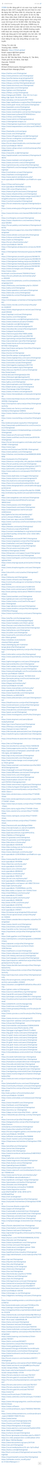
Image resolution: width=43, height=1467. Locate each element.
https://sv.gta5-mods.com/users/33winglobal (19, 1040)
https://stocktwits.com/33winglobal (16, 927)
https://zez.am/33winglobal (12, 1445)
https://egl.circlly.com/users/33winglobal (18, 755)
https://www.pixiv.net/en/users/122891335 (18, 587)
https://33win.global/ (17, 50)
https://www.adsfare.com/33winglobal (17, 452)
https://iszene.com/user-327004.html (16, 1423)
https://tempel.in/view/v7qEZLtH (14, 729)
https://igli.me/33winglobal (12, 1259)
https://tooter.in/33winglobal (13, 353)
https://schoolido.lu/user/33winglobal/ (17, 363)
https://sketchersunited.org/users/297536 (18, 1442)
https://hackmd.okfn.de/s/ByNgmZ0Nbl (17, 825)
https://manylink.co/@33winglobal (15, 153)
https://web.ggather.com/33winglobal (16, 936)
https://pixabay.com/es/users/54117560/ (17, 100)
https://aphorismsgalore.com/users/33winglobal (20, 661)
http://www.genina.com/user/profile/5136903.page (21, 1363)
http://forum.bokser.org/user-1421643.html (18, 676)
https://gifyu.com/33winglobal (13, 382)
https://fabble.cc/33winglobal (13, 835)
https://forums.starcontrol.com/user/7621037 (19, 1385)
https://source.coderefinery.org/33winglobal (19, 992)
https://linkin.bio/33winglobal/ (13, 1269)
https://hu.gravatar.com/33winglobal (16, 840)
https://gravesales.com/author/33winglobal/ (19, 1182)
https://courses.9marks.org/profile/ (15, 1206)
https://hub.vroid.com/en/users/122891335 (18, 589)
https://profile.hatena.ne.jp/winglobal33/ (17, 78)
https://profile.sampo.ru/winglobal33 (16, 355)
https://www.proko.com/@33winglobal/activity (20, 319)
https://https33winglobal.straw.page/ (16, 1426)
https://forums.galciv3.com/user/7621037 (18, 1377)
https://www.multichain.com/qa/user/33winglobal (21, 1329)
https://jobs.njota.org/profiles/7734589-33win (20, 809)
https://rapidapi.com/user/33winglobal (17, 314)
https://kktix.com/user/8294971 (14, 1341)
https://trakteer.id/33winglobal (14, 1250)
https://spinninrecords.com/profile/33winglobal (20, 165)
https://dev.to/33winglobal (12, 743)
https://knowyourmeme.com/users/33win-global (21, 379)
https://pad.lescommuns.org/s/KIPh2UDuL (18, 833)
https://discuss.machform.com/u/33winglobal (19, 370)
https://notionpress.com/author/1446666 (18, 1187)
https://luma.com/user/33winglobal (15, 1322)
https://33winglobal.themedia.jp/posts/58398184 (21, 264)
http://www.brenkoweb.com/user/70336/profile (20, 1305)
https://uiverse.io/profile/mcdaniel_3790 (17, 1028)
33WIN (4, 7)
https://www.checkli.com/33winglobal (16, 924)
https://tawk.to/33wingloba (12, 240)
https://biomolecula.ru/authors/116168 (16, 1274)
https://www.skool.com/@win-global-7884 (18, 1247)
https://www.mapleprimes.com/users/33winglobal (21, 358)
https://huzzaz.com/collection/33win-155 (18, 625)
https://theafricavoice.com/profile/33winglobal (20, 702)
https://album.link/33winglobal (14, 1151)
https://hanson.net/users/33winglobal (16, 1230)
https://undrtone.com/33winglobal (15, 1006)
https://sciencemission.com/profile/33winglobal (20, 705)
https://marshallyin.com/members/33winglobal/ (20, 1228)
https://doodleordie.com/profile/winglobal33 (19, 329)
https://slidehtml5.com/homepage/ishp (17, 1004)
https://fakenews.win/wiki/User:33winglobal (19, 1216)
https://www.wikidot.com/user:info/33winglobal (20, 235)
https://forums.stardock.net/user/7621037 (18, 1387)
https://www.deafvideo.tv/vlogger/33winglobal (20, 476)
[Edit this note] (41, 3)
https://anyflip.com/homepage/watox (16, 618)
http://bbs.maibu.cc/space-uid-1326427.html (19, 890)
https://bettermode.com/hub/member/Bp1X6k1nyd (21, 1315)
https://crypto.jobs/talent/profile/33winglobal (20, 1199)
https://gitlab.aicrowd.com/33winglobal (17, 599)
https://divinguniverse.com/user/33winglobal (19, 1281)
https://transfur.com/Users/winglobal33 (17, 326)
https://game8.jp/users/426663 (14, 1165)
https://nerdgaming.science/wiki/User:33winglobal (21, 1071)
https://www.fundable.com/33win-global (17, 623)
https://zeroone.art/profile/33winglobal (17, 1119)
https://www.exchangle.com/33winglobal (18, 269)
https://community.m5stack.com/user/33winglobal (21, 1086)
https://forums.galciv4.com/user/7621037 (18, 1389)
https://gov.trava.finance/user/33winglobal (18, 724)
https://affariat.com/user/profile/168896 (17, 1136)
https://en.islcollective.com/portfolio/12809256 (20, 746)
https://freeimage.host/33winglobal (15, 707)
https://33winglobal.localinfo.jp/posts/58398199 (21, 266)
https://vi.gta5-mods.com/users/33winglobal (19, 1035)
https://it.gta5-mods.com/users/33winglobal (19, 1042)
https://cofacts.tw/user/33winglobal (16, 1433)
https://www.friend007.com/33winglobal (17, 1103)
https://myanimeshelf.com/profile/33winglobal (20, 1457)
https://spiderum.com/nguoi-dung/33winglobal (20, 1180)
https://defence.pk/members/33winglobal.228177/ (21, 466)
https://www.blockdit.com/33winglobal (17, 758)
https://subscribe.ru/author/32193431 (16, 1129)
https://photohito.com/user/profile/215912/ (18, 469)
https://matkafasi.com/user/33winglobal (17, 543)
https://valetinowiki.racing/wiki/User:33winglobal (21, 1069)
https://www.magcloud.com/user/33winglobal (19, 1160)
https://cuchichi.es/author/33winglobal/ (17, 201)
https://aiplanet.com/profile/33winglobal (18, 944)
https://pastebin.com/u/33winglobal (16, 107)
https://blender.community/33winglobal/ (17, 526)
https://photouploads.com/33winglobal (17, 384)
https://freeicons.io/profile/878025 (15, 529)
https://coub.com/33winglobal (13, 134)
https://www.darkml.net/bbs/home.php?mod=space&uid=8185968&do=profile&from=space (21, 179)
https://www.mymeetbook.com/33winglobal (19, 1242)
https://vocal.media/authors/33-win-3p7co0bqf (20, 1447)
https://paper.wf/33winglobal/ (13, 1209)
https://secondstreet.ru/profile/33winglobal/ (19, 341)
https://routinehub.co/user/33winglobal (17, 172)
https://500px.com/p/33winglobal (15, 93)
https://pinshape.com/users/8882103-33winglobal (21, 997)
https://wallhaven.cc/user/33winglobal (17, 951)
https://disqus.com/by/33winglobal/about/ (18, 83)
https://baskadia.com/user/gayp (14, 131)
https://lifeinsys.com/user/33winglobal (17, 727)
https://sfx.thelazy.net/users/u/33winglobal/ (19, 956)
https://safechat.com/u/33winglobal (16, 1158)
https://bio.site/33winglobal (12, 1264)
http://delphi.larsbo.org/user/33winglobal (18, 387)
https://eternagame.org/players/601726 (17, 365)
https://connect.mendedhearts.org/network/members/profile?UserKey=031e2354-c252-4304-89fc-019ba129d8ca (21, 533)
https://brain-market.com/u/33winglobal (17, 1139)
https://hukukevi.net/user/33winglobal (16, 1324)
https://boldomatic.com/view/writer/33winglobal (21, 628)
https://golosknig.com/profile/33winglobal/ (19, 338)
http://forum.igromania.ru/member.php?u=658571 (21, 1435)
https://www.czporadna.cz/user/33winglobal (19, 669)
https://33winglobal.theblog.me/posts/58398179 (21, 261)
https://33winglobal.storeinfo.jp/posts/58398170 (21, 257)
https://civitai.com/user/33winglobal (16, 1245)
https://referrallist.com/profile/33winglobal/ (19, 654)
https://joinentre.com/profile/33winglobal (18, 1344)
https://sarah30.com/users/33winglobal (17, 994)
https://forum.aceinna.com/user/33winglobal (19, 464)
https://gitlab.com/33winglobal (14, 90)
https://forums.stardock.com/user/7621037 (18, 1375)
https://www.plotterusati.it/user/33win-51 (18, 1168)
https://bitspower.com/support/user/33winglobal (21, 553)
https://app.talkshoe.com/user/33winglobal (18, 606)
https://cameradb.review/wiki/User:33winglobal (20, 1211)
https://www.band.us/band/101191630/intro (18, 114)
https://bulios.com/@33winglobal (15, 1450)
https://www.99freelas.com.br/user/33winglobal (20, 772)
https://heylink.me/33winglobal (14, 1262)
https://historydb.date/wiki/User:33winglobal (19, 1059)
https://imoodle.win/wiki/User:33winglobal (18, 1064)
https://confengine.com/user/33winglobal (18, 218)
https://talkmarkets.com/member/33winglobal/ (20, 1351)
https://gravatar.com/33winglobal (15, 88)
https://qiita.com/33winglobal (13, 288)
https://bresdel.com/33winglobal (14, 1185)
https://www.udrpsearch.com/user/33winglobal (20, 953)
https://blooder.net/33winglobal (14, 1240)
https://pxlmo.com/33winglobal (14, 317)
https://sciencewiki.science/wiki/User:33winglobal (21, 1213)
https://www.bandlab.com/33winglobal (17, 596)
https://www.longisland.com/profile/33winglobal (21, 541)
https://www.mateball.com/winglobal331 (17, 160)
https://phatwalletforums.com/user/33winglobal (20, 1083)
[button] (40, 1463)
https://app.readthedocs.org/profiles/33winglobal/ (21, 102)
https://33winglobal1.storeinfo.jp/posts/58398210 (21, 259)
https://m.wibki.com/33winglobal (15, 633)
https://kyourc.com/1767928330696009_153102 (20, 1238)
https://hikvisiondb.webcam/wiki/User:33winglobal (22, 731)
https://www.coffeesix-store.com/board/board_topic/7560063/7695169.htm (21, 1408)
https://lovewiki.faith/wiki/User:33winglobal (19, 1057)
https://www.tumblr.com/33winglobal (16, 109)
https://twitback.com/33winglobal (15, 1105)
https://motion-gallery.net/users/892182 (17, 336)
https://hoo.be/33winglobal (12, 1271)
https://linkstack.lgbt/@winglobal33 (16, 377)
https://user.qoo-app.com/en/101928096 (18, 519)
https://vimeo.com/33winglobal (14, 117)
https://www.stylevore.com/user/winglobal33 (19, 478)
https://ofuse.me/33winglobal (13, 1023)
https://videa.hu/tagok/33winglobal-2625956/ (20, 787)
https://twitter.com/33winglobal (14, 73)
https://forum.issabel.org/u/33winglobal (17, 367)
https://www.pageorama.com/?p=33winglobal (20, 748)
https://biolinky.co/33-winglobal (14, 1267)
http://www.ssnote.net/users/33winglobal (18, 777)
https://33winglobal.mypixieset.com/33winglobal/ (21, 124)
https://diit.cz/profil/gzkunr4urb (14, 189)
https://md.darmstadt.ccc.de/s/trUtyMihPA (18, 828)
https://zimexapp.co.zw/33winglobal (16, 1293)
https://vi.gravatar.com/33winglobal (16, 837)
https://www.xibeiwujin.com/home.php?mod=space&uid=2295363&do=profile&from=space (21, 854)
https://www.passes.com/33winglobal (16, 505)
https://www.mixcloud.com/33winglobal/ (18, 85)
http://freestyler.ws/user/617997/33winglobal (19, 539)
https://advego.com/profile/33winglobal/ (18, 1307)
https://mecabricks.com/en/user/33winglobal (19, 710)
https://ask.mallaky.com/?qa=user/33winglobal (20, 666)
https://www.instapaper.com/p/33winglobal (19, 546)
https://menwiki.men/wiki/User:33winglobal (19, 360)
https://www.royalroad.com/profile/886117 (18, 1286)
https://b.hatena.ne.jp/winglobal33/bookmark (19, 912)
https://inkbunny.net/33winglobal (15, 577)
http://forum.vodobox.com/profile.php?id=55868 (21, 490)
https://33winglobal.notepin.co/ (14, 122)
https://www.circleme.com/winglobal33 (17, 392)
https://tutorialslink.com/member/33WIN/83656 (20, 1025)
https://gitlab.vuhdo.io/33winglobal (15, 989)
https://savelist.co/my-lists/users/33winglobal (20, 929)
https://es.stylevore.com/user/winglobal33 (18, 481)
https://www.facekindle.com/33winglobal (18, 693)
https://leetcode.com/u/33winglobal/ (16, 293)
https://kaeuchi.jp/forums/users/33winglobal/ (19, 191)
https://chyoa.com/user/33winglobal (16, 237)
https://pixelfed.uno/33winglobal (14, 1146)
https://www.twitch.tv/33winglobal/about (18, 119)
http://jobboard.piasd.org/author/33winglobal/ (20, 423)
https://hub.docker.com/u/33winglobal (17, 1163)
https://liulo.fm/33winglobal (12, 1279)
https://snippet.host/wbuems (13, 331)
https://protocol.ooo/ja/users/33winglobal (18, 1107)
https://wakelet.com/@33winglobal (15, 324)
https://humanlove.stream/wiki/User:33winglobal (21, 1062)
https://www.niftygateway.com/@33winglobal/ (20, 136)
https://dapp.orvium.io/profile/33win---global (19, 1112)
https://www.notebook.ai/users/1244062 (17, 322)
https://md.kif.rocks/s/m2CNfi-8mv (15, 830)
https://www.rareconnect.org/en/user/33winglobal (21, 784)
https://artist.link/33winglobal (13, 1148)
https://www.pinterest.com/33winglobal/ (17, 76)
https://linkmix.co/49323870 (13, 695)
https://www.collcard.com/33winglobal (17, 580)
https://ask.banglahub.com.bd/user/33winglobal (20, 498)
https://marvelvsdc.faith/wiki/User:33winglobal (20, 1066)
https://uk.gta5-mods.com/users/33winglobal (19, 1045)
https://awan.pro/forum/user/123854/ (16, 435)
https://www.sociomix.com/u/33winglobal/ (18, 163)
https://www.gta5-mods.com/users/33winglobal (20, 105)
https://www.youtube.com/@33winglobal (18, 81)
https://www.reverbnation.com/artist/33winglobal (21, 112)
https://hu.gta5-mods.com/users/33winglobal (19, 1047)
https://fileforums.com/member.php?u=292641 (20, 285)
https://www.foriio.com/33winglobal (16, 775)
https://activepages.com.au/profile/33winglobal (20, 958)
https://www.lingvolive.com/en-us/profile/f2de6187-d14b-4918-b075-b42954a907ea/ (17, 1191)
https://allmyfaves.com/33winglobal (16, 630)
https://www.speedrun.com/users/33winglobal (20, 290)
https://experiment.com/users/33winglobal (18, 507)
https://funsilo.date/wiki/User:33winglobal (18, 1226)
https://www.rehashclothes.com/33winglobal (19, 194)
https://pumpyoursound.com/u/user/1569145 (19, 1327)
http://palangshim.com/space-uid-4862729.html (20, 883)
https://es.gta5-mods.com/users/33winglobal (19, 1038)
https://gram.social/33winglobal (14, 712)
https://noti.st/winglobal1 (11, 1197)
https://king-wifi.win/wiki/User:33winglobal (19, 1218)
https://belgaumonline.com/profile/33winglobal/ (20, 1122)
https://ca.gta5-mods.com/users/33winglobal (19, 1050)
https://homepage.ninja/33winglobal (16, 389)
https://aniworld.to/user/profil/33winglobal (18, 1283)
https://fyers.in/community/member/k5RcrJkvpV (20, 483)
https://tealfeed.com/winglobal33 (15, 175)
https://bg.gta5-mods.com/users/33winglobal (20, 1033)
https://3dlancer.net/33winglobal (14, 1276)
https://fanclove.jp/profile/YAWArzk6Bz (17, 334)
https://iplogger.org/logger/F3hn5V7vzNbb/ (19, 1030)
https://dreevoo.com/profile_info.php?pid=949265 (21, 461)
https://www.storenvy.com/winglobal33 (17, 1018)
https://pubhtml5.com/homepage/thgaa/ (17, 621)
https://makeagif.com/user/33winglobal (17, 770)
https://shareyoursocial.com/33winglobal (18, 555)
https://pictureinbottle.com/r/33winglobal (18, 664)
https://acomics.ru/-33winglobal (14, 1110)
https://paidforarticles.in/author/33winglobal (19, 1252)
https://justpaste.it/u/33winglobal (15, 459)
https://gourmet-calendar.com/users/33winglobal (21, 1021)
